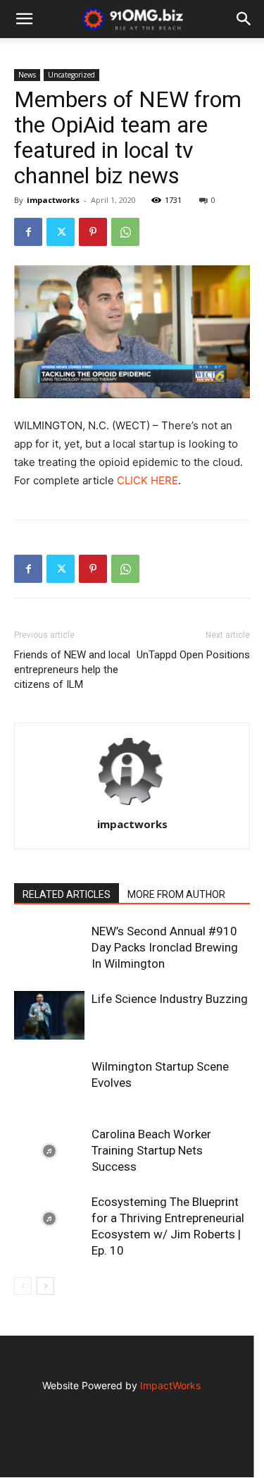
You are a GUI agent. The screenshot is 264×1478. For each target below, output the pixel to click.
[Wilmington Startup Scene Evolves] (49, 1083)
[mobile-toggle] (23, 19)
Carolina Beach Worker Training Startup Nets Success (151, 1150)
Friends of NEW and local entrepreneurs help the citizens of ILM (72, 669)
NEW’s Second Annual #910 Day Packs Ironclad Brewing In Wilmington (165, 947)
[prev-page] (23, 1286)
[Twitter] (60, 232)
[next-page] (45, 1286)
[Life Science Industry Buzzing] (49, 1015)
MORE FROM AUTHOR (176, 894)
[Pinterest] (93, 232)
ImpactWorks (170, 1385)
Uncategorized (71, 75)
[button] (244, 19)
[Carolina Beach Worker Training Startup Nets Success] (49, 1150)
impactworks (53, 200)
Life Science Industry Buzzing (170, 999)
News (27, 75)
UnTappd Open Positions (193, 654)
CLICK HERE (147, 480)
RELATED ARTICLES (67, 894)
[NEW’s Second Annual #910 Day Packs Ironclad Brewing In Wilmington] (49, 982)
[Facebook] (28, 232)
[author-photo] (132, 805)
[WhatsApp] (125, 232)
